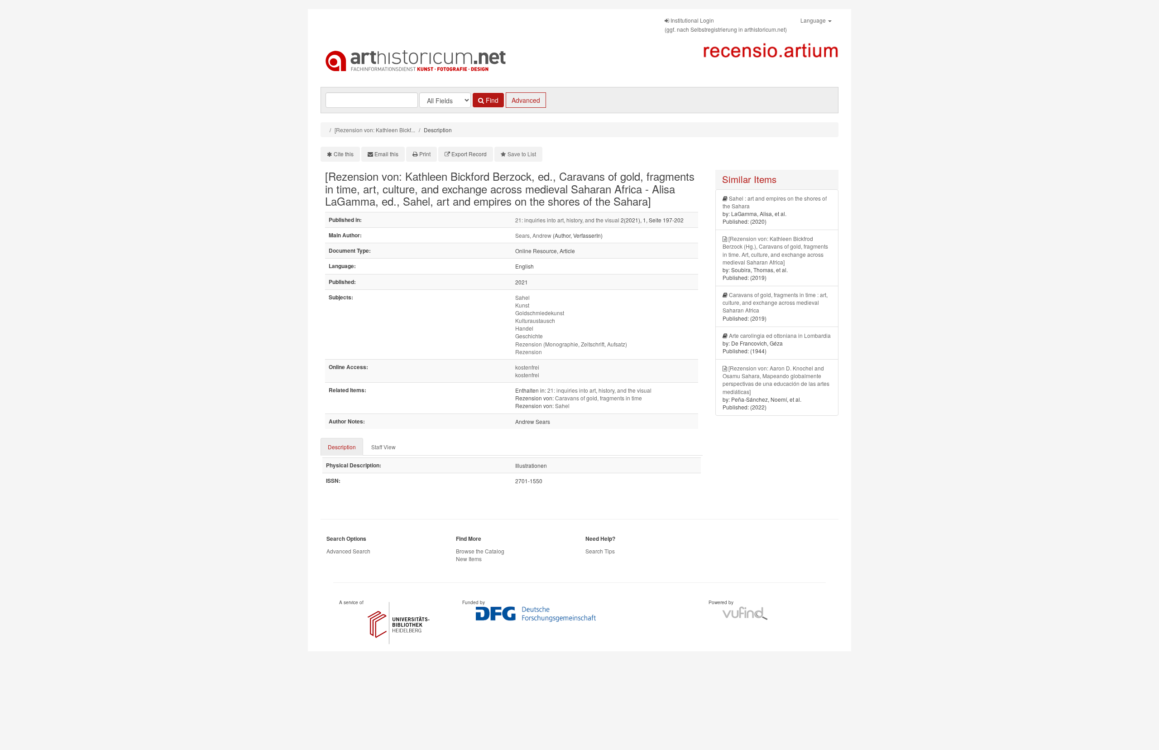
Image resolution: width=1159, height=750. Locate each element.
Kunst (522, 305)
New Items (469, 558)
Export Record (469, 154)
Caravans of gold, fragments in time (598, 398)
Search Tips (600, 551)
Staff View (383, 447)
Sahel (522, 297)
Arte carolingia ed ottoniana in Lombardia (780, 335)
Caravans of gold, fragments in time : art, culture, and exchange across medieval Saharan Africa (775, 302)
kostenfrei (527, 367)
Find (491, 100)
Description (342, 447)
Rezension (528, 352)
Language (813, 20)
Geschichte (529, 336)
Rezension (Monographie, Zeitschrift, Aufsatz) (571, 344)
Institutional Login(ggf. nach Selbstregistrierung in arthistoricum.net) (726, 24)
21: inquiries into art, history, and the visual (567, 220)
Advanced (526, 100)
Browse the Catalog (480, 551)
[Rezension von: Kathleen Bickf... (375, 130)
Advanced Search (348, 551)
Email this (386, 154)
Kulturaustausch (535, 320)
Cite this (344, 154)
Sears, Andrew (533, 235)
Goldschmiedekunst (539, 313)
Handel (524, 328)
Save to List (522, 154)
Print (425, 154)
